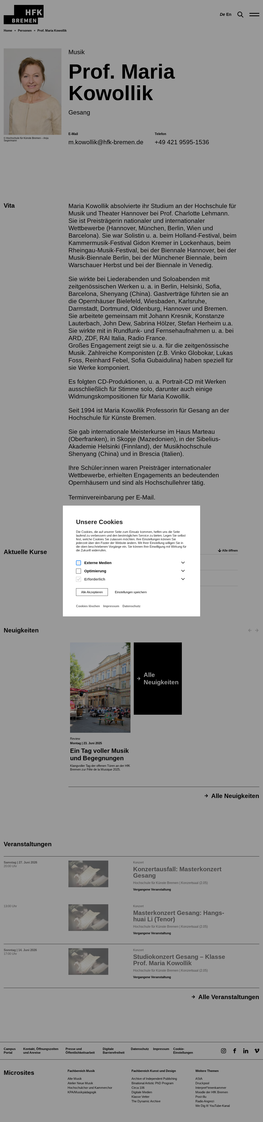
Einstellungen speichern (131, 592)
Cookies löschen (88, 606)
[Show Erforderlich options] (183, 579)
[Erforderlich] (78, 579)
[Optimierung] (78, 571)
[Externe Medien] (78, 563)
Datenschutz (131, 606)
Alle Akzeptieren (92, 592)
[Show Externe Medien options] (183, 563)
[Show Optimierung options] (183, 571)
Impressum (111, 606)
